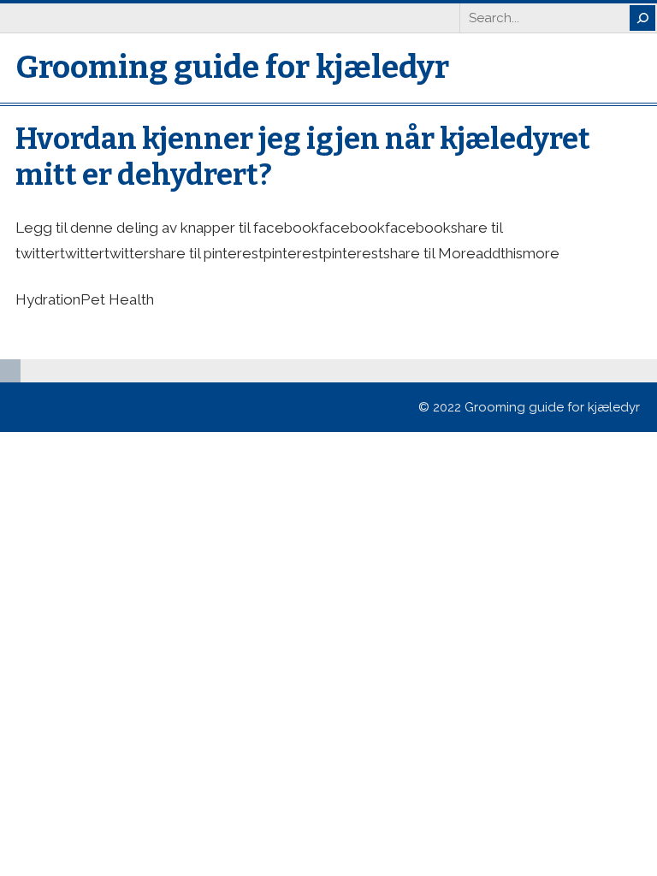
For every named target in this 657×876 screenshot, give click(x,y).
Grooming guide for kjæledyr (232, 67)
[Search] (642, 18)
